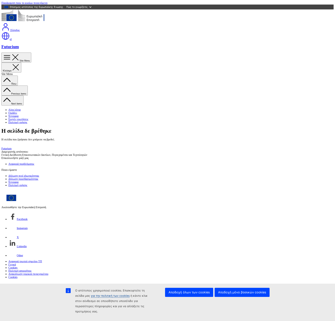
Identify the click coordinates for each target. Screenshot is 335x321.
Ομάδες (12, 112)
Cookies (12, 267)
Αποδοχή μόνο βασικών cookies (242, 292)
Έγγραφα (13, 116)
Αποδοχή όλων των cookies (189, 292)
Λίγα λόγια (14, 109)
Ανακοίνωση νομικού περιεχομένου (28, 273)
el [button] (11, 39)
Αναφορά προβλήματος (21, 163)
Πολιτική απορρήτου (19, 270)
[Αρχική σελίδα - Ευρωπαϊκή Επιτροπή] (26, 21)
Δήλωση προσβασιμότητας (23, 178)
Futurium (10, 46)
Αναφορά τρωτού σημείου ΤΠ (25, 261)
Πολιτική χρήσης (17, 122)
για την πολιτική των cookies (110, 295)
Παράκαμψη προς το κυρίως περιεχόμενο (24, 2)
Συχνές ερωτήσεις (18, 119)
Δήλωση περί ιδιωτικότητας (23, 175)
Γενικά (12, 264)
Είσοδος (15, 30)
